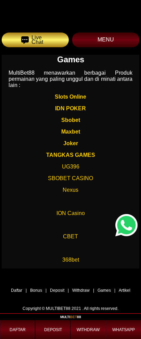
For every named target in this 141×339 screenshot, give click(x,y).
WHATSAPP (123, 329)
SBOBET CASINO (70, 178)
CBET (70, 236)
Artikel (124, 290)
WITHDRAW (88, 329)
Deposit (57, 290)
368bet (70, 260)
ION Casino (70, 213)
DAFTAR (18, 329)
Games (104, 290)
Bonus (36, 290)
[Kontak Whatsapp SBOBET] (126, 225)
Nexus (70, 190)
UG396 (70, 167)
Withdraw (81, 290)
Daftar (16, 290)
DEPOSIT (53, 329)
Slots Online (70, 97)
